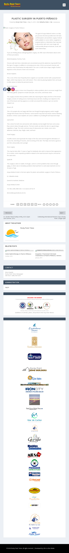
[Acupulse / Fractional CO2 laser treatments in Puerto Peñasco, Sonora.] (49, 250)
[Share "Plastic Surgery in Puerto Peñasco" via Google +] (25, 204)
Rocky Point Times (21, 22)
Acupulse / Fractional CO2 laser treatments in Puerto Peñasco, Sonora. (48, 254)
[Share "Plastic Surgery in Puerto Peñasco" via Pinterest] (32, 204)
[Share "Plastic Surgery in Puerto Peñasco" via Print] (36, 204)
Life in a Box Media (48, 548)
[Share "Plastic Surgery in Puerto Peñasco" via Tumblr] (28, 204)
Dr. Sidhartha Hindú (43, 22)
